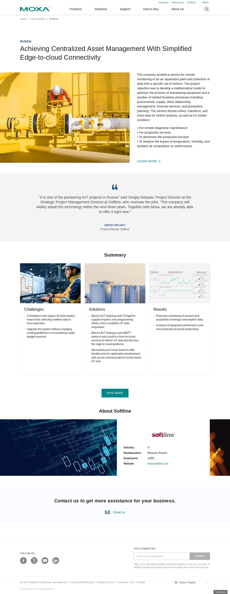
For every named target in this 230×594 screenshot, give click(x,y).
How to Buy (151, 9)
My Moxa (191, 3)
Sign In (205, 2)
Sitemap (140, 582)
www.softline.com (157, 463)
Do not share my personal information (43, 582)
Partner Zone (178, 3)
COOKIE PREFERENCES (82, 582)
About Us (177, 9)
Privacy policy (106, 582)
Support (125, 9)
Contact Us (163, 3)
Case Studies (38, 18)
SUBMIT (200, 556)
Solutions (100, 9)
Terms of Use (126, 582)
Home (23, 18)
